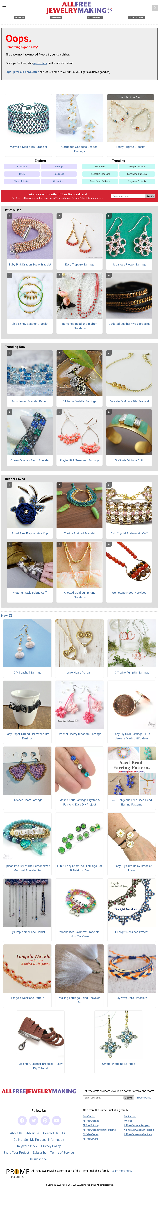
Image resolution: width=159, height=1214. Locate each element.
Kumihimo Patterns (137, 174)
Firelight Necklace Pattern (131, 932)
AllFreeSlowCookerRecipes (139, 1129)
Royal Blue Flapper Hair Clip (30, 533)
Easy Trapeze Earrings (79, 264)
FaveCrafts (89, 1116)
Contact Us (50, 1133)
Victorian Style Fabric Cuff (30, 592)
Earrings (59, 166)
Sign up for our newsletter (22, 72)
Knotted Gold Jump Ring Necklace (79, 595)
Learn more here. (121, 1170)
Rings (22, 174)
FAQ (65, 1133)
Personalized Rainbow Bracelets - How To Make (79, 934)
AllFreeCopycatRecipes (137, 1125)
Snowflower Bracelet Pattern (29, 401)
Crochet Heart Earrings (27, 800)
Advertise (32, 1133)
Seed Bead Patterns (100, 181)
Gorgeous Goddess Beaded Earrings (79, 149)
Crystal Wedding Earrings (118, 1064)
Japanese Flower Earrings (129, 264)
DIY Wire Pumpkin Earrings (131, 672)
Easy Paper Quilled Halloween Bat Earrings (27, 736)
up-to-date (40, 63)
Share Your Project (16, 1152)
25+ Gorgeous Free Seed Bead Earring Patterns (132, 802)
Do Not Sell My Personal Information (39, 1140)
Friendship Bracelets (100, 174)
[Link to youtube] (56, 1120)
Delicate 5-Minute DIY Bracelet (129, 401)
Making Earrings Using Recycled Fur (79, 1000)
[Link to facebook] (22, 1120)
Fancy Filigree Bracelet (130, 147)
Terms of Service (62, 1152)
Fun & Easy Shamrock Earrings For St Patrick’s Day (79, 868)
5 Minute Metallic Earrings (79, 401)
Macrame (100, 166)
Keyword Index (27, 1146)
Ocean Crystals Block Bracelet (29, 460)
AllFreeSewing (90, 1138)
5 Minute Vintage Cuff (129, 460)
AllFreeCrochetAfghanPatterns (99, 1129)
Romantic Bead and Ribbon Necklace (79, 326)
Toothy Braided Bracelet (79, 533)
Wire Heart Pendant (79, 672)
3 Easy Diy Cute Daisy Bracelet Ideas (132, 868)
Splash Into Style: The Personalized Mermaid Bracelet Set (27, 868)
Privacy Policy (79, 198)
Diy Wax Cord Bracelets (131, 998)
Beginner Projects (137, 181)
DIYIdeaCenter (90, 1134)
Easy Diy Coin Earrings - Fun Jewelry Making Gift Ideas (131, 736)
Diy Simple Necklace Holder (27, 932)
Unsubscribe (38, 1159)
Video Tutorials (22, 181)
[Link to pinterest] (45, 1120)
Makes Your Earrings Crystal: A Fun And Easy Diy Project (79, 802)
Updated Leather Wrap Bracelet (129, 323)
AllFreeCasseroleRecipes (138, 1134)
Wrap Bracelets (137, 166)
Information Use (94, 198)
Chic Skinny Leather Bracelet (29, 323)
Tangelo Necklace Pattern (27, 998)
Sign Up (150, 196)
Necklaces (59, 174)
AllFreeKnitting (91, 1125)
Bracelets (22, 166)
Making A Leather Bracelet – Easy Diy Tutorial (40, 1066)
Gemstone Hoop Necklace (129, 592)
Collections (58, 181)
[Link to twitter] (33, 1120)
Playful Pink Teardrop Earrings (79, 460)
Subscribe (40, 1152)
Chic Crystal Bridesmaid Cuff (129, 533)
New (4, 616)
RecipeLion (130, 1116)
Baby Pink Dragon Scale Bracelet (30, 264)
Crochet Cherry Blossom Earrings (79, 734)
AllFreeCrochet (91, 1120)
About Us (16, 1133)
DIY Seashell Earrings (27, 672)
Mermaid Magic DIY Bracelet (28, 147)
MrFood (128, 1120)
